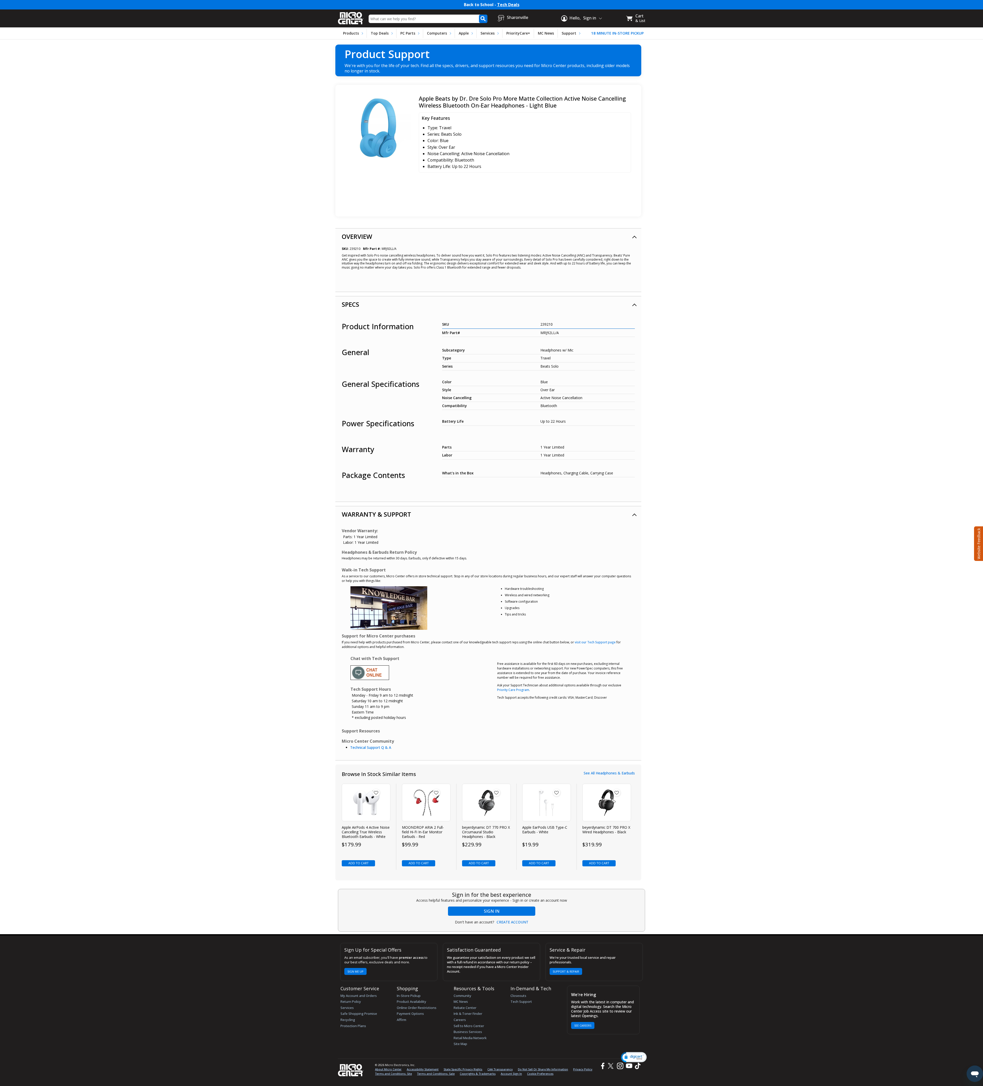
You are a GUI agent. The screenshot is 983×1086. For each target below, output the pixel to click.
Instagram (620, 1066)
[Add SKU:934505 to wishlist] (436, 792)
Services (487, 33)
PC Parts (407, 33)
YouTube (629, 1066)
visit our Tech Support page (595, 642)
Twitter (611, 1066)
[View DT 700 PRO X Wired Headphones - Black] (607, 802)
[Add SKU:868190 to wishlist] (496, 792)
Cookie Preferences (540, 1074)
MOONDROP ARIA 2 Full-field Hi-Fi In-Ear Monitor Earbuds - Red (423, 832)
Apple (464, 33)
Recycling (347, 1019)
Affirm (401, 1019)
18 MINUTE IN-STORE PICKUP (617, 33)
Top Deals (380, 33)
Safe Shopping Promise (358, 1013)
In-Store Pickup (409, 995)
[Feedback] (978, 543)
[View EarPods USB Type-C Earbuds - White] (546, 802)
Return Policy (350, 1001)
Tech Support (521, 1001)
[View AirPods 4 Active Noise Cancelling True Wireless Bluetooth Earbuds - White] (366, 802)
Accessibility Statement (423, 1069)
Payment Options (410, 1013)
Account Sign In (511, 1074)
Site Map (460, 1043)
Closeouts (518, 995)
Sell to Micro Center (469, 1026)
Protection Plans (353, 1026)
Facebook (602, 1066)
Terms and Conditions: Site (393, 1074)
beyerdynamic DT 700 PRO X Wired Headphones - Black (606, 829)
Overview (357, 236)
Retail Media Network (470, 1038)
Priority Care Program (513, 690)
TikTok (636, 1066)
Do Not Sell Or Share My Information (543, 1069)
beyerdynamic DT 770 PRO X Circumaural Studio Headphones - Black (486, 832)
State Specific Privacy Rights (463, 1069)
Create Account (512, 922)
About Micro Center (388, 1069)
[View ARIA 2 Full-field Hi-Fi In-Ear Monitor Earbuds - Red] (426, 802)
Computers (437, 33)
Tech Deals (508, 4)
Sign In (491, 911)
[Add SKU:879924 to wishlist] (556, 792)
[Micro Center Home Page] (351, 16)
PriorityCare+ (518, 33)
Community (462, 995)
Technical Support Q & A (370, 747)
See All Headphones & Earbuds (609, 773)
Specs (350, 304)
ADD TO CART (358, 863)
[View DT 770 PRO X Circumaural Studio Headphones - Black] (486, 802)
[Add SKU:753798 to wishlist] (616, 792)
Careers (460, 1019)
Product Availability (411, 1001)
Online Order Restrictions (416, 1007)
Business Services (468, 1031)
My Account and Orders (358, 995)
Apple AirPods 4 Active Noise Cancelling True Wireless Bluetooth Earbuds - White (366, 832)
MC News (546, 33)
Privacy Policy (582, 1069)
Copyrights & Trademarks (478, 1074)
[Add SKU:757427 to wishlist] (376, 792)
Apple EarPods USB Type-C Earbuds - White (544, 829)
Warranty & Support (376, 514)
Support (569, 33)
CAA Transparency (500, 1069)
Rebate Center (465, 1007)
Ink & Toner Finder (468, 1013)
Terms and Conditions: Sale (436, 1074)
